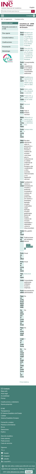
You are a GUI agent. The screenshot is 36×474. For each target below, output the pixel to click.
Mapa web (4, 391)
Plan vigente (6, 33)
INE (2, 19)
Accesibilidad (5, 396)
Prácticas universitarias (8, 424)
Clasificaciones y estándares (10, 402)
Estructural (27, 274)
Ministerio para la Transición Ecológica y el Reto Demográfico (28, 36)
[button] (30, 15)
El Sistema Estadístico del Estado (11, 413)
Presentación (6, 46)
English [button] (32, 7)
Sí (25, 339)
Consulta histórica (7, 37)
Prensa (3, 398)
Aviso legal (4, 393)
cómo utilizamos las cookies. (16, 472)
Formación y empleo (7, 422)
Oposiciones (5, 429)
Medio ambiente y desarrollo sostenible (28, 91)
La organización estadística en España (14, 19)
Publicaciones (5, 441)
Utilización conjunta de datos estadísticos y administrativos (28, 121)
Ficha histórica (24, 382)
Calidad (3, 415)
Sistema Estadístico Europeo (10, 418)
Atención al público (7, 436)
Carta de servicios (6, 443)
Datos (28, 245)
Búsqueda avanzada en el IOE (9, 28)
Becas (3, 427)
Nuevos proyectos (6, 404)
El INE (3, 408)
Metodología (6, 51)
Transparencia (5, 411)
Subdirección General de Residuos (28, 57)
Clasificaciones (7, 42)
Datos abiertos (5, 438)
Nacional (27, 104)
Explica (3, 432)
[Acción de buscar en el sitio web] (33, 11)
